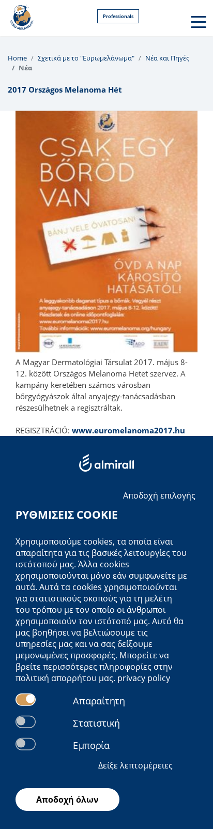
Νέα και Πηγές (167, 58)
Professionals (118, 16)
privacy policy (143, 678)
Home (17, 58)
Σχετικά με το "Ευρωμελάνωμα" (86, 58)
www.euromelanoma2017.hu (128, 430)
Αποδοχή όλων (67, 799)
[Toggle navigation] (197, 21)
